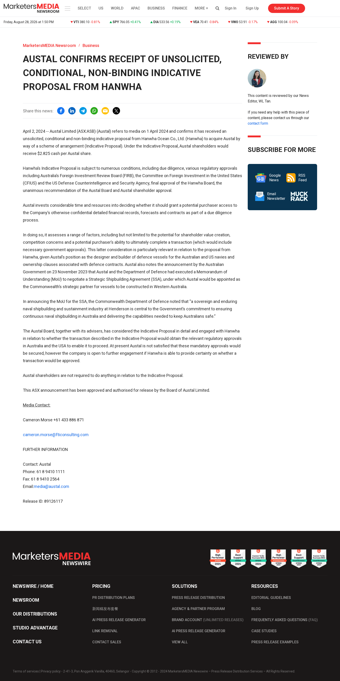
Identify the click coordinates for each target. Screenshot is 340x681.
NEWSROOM (26, 600)
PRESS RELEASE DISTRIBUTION (198, 597)
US (101, 8)
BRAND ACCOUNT (208, 620)
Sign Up (252, 8)
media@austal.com (51, 486)
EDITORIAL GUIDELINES (271, 597)
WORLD (117, 8)
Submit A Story (286, 8)
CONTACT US (27, 641)
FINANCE (179, 8)
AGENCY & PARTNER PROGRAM (198, 609)
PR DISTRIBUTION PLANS (113, 597)
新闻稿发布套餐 (105, 609)
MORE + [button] (201, 8)
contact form (258, 123)
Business (91, 45)
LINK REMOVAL (105, 631)
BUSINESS (156, 8)
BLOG (256, 609)
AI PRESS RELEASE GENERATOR (119, 620)
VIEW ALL (180, 642)
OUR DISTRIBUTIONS (35, 614)
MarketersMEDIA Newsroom (49, 45)
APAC (135, 8)
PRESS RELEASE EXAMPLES (275, 642)
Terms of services (26, 671)
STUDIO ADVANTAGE (35, 628)
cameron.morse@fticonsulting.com (56, 434)
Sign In (230, 8)
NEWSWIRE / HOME (33, 586)
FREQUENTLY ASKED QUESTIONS (284, 620)
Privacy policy (51, 671)
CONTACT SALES (106, 642)
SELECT (84, 8)
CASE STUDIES (264, 631)
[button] (67, 8)
